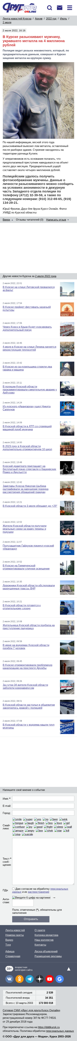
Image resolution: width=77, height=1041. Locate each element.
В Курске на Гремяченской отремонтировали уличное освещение (26, 567)
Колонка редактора (46, 935)
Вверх (6, 219)
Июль (63, 18)
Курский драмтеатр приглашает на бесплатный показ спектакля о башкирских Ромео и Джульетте (29, 469)
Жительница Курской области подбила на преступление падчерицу (29, 627)
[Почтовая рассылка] (59, 7)
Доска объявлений (46, 951)
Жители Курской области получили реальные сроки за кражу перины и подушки (24, 528)
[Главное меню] (69, 7)
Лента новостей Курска (17, 18)
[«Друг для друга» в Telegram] (29, 979)
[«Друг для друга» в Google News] (60, 979)
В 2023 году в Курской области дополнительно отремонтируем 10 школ (27, 448)
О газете (40, 930)
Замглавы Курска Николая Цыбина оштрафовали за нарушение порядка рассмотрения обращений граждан (25, 489)
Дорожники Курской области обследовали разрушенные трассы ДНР (29, 587)
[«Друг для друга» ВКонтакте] (9, 979)
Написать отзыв (56, 219)
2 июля (7, 22)
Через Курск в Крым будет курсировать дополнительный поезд (27, 328)
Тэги (8, 944)
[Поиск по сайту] (49, 7)
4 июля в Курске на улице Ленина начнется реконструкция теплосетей (29, 348)
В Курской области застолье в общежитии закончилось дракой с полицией (29, 706)
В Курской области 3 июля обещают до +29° (30, 505)
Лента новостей (15, 930)
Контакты (40, 944)
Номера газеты (14, 935)
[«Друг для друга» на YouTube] (49, 979)
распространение (38, 891)
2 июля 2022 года (45, 276)
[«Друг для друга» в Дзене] (39, 979)
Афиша (9, 951)
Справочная (12, 956)
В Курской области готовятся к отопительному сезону (22, 607)
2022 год (51, 18)
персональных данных (60, 1030)
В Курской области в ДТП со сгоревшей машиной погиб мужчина (27, 428)
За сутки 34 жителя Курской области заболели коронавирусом (25, 686)
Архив (38, 18)
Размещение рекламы (48, 956)
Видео (9, 939)
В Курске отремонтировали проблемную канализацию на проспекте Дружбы (27, 666)
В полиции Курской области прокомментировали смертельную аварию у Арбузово (30, 389)
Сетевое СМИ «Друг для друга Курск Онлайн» (31, 1010)
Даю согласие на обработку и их (40, 890)
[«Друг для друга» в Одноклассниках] (19, 979)
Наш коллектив (44, 939)
